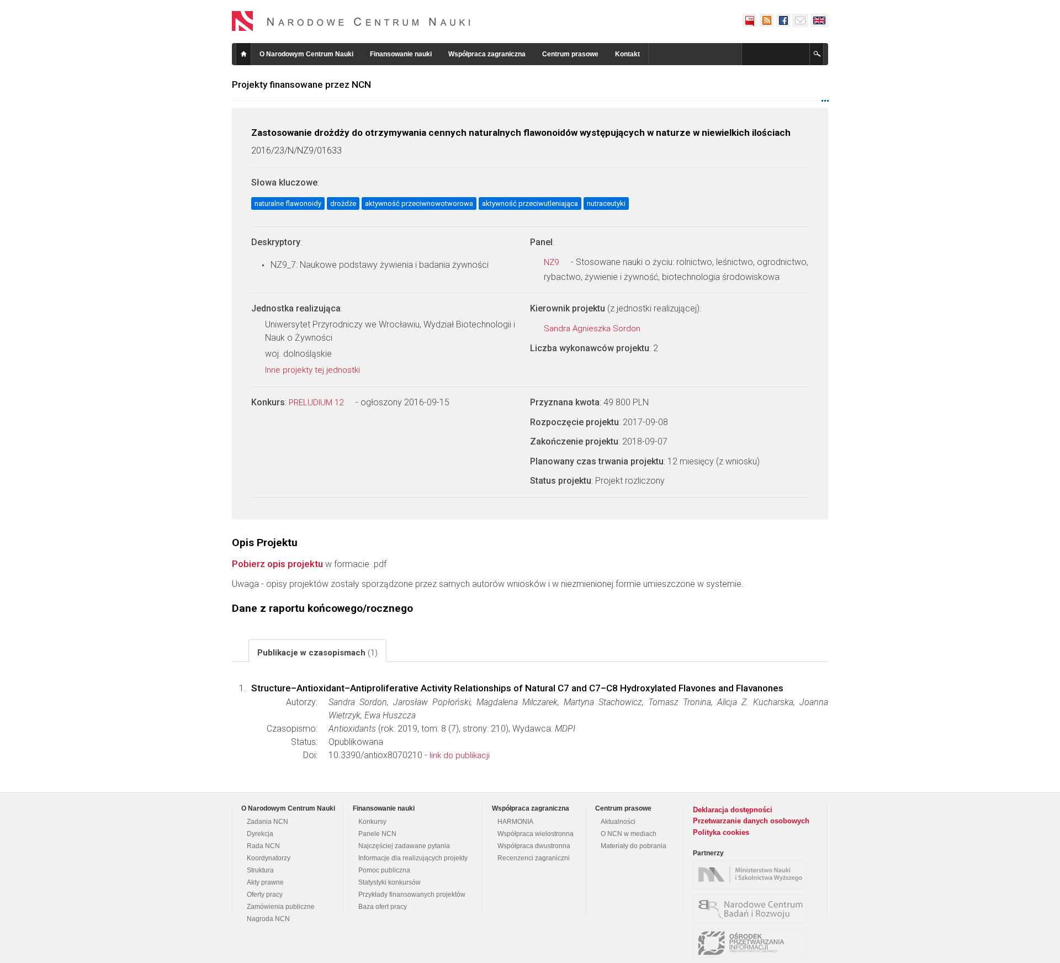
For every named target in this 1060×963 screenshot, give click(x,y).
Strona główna (243, 54)
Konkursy (372, 821)
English (819, 20)
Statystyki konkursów (389, 882)
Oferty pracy (265, 894)
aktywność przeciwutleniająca (530, 203)
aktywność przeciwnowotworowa (419, 203)
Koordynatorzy (268, 858)
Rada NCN (263, 846)
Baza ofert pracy (382, 906)
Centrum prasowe (570, 54)
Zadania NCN (267, 821)
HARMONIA (515, 821)
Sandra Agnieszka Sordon (593, 329)
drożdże (343, 203)
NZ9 (552, 262)
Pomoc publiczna (384, 870)
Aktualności (618, 821)
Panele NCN (377, 833)
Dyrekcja (260, 833)
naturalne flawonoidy (288, 203)
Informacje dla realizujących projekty (413, 858)
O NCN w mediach (628, 833)
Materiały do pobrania (633, 846)
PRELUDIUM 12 (317, 403)
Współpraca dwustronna (533, 846)
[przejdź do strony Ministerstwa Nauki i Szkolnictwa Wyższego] (752, 874)
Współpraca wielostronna (535, 833)
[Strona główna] (351, 21)
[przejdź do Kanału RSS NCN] (766, 20)
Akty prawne (265, 882)
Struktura (260, 870)
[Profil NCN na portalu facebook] (783, 20)
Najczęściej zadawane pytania (404, 846)
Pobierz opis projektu (277, 563)
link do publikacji (460, 755)
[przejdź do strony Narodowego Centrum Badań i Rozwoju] (752, 909)
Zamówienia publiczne (281, 906)
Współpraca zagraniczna (487, 54)
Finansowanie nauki (401, 54)
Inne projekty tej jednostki (313, 370)
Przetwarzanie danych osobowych (751, 821)
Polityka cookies (721, 832)
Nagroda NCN (268, 919)
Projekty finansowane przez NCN (301, 84)
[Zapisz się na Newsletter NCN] (800, 20)
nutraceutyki (606, 203)
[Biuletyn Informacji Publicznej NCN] (750, 20)
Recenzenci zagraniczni (533, 858)
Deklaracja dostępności (732, 810)
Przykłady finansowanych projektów (411, 894)
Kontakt (627, 54)
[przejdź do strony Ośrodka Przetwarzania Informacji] (752, 943)
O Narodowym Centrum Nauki (306, 54)
